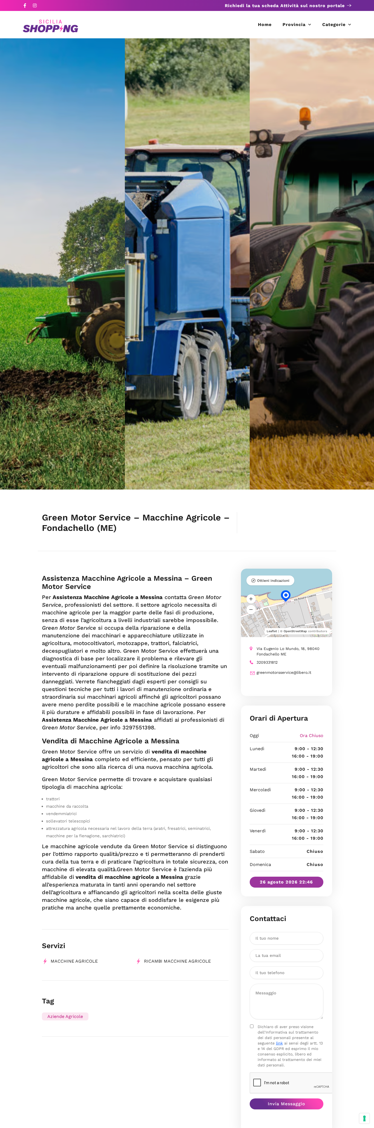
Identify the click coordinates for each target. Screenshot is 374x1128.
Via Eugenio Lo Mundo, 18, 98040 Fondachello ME (288, 651)
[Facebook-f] (25, 5)
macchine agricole (74, 961)
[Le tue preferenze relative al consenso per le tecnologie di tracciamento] (364, 1118)
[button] (251, 599)
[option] (62, 264)
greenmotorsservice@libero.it (284, 672)
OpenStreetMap (295, 631)
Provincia (294, 24)
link (279, 1043)
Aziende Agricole (65, 1016)
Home (265, 24)
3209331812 (267, 662)
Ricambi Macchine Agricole (177, 961)
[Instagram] (35, 5)
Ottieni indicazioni (273, 581)
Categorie (334, 24)
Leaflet (272, 631)
